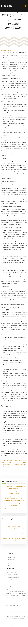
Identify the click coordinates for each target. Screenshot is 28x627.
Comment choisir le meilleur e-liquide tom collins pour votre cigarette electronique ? (7, 465)
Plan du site (14, 626)
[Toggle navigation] (25, 6)
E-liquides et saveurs (7, 50)
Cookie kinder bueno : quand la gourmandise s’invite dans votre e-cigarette (20, 465)
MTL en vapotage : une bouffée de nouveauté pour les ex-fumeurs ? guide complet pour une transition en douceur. (14, 498)
